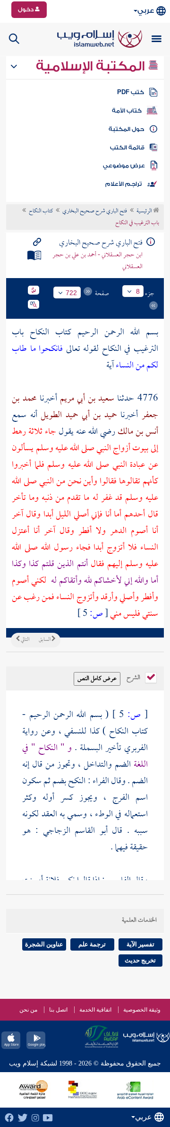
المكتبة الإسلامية (92, 66)
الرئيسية (144, 211)
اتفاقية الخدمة (95, 1009)
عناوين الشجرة (44, 944)
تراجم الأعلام (123, 184)
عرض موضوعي (124, 165)
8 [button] (138, 291)
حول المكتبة (126, 129)
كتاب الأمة (127, 110)
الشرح (134, 676)
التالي (24, 640)
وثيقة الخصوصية (142, 1009)
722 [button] (71, 293)
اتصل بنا (58, 1009)
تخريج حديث (140, 960)
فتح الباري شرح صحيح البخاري (94, 211)
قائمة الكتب (127, 147)
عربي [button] (145, 11)
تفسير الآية (140, 944)
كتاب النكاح (41, 211)
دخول (26, 9)
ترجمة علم (92, 944)
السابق (45, 640)
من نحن (28, 1009)
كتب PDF (130, 92)
